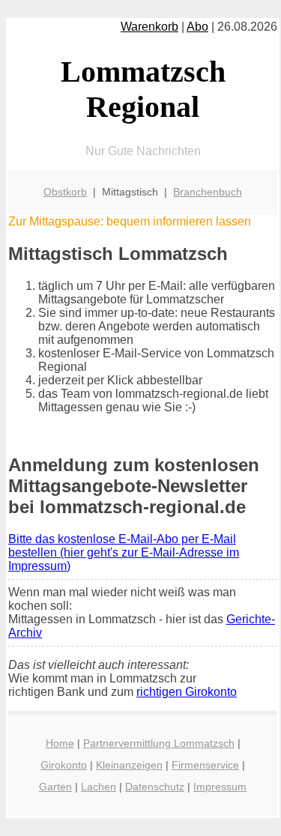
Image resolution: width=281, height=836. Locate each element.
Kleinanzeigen (129, 765)
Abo (197, 26)
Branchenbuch (207, 192)
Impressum (220, 787)
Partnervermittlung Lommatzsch (159, 743)
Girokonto (63, 765)
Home (60, 743)
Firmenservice (205, 765)
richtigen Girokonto (186, 691)
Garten (55, 787)
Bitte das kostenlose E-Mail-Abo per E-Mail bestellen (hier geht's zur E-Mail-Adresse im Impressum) (123, 552)
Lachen (98, 787)
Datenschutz (154, 787)
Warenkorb (149, 26)
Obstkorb (65, 192)
